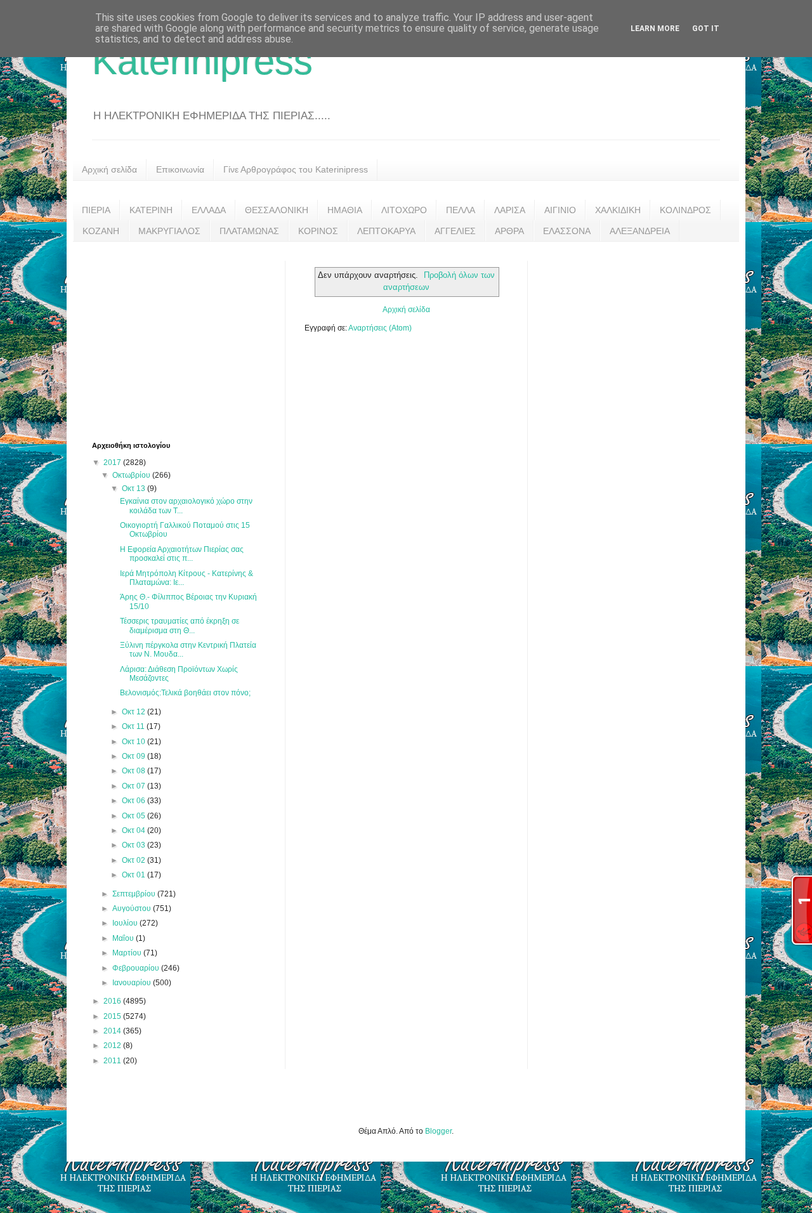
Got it (705, 28)
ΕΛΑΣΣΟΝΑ (567, 231)
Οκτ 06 (134, 800)
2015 (113, 1016)
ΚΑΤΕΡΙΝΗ (151, 210)
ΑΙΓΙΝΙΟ (560, 210)
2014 (113, 1030)
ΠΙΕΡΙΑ (96, 210)
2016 (113, 1001)
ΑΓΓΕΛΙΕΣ (455, 231)
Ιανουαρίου (132, 982)
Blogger (438, 1131)
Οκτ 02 (134, 860)
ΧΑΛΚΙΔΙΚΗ (618, 210)
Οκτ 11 (134, 726)
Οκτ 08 (134, 770)
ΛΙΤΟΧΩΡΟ (404, 210)
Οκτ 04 (134, 830)
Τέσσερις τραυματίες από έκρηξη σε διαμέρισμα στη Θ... (179, 625)
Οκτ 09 (134, 756)
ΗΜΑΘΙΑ (344, 210)
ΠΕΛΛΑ (460, 210)
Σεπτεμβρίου (134, 893)
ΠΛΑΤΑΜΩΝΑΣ (249, 231)
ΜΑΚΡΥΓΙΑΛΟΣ (169, 231)
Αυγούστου (132, 908)
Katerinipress (202, 61)
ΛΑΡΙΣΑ (509, 210)
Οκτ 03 (134, 845)
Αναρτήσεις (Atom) (380, 328)
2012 (113, 1045)
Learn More (655, 28)
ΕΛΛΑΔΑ (209, 210)
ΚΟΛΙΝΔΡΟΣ (685, 210)
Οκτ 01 (134, 874)
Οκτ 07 (134, 786)
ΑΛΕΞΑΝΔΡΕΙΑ (640, 231)
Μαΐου (124, 938)
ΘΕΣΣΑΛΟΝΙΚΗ (276, 210)
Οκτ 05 (134, 815)
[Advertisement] (187, 340)
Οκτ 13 (134, 488)
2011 (113, 1060)
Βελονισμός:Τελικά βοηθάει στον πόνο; (185, 692)
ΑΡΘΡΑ (509, 231)
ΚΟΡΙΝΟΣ (318, 231)
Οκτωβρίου (132, 475)
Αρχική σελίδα (109, 169)
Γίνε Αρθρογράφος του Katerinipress (295, 169)
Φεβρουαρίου (136, 968)
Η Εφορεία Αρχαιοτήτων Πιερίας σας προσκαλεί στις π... (182, 554)
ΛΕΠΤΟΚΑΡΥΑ (386, 231)
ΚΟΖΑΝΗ (100, 231)
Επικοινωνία (180, 169)
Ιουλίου (126, 923)
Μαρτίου (127, 952)
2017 (113, 462)
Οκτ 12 (134, 711)
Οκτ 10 (134, 741)
